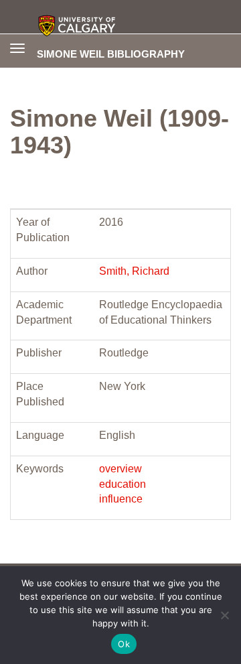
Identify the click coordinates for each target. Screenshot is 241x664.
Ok (124, 644)
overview (120, 468)
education (122, 484)
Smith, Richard (134, 271)
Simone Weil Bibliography (111, 53)
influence (121, 499)
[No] (224, 615)
